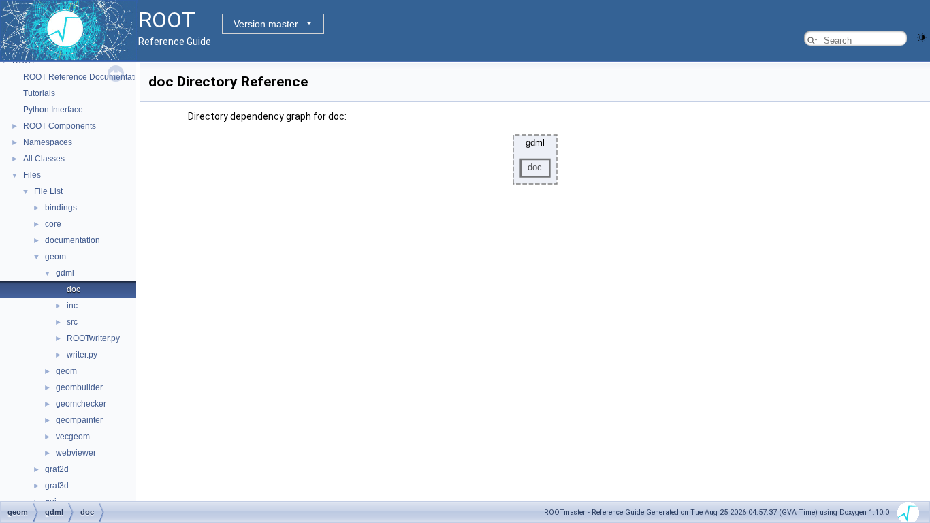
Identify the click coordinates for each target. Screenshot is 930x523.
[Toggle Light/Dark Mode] (922, 36)
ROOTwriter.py (93, 338)
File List (48, 191)
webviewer (76, 453)
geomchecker (81, 404)
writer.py (82, 355)
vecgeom (73, 436)
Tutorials (39, 93)
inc (72, 306)
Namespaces (47, 142)
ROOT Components (59, 126)
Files (32, 175)
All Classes (44, 158)
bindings (61, 207)
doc (73, 289)
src (72, 322)
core (53, 224)
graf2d (57, 469)
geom (55, 257)
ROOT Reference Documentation (84, 77)
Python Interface (53, 109)
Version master (266, 23)
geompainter (79, 420)
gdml (65, 273)
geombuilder (79, 387)
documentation (72, 240)
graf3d (57, 485)
